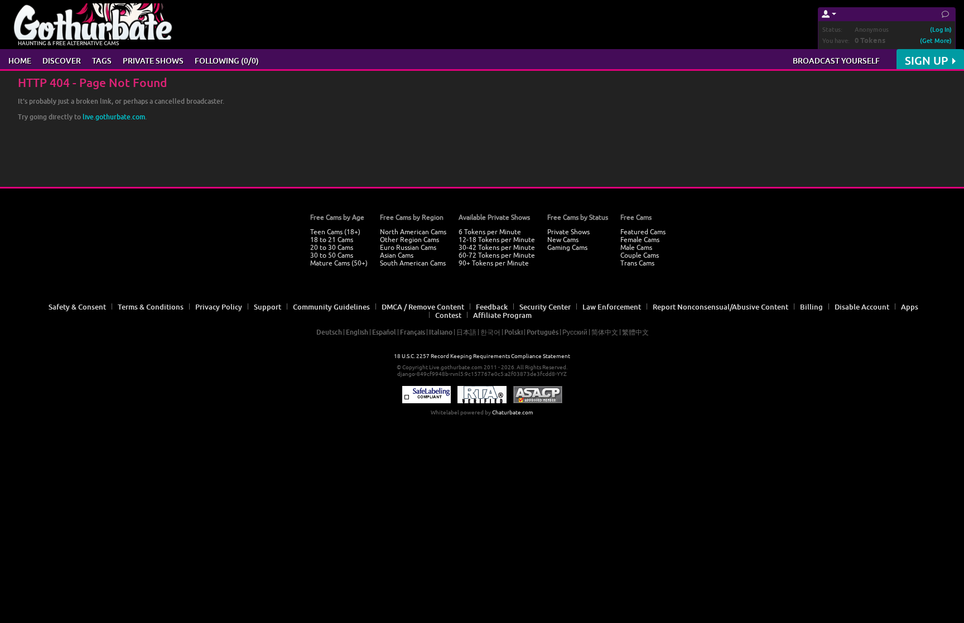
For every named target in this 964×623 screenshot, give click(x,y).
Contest (448, 315)
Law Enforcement (611, 306)
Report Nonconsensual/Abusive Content (720, 306)
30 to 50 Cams (331, 255)
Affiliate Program (502, 315)
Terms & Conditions (151, 306)
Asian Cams (396, 255)
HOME (19, 60)
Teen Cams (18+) (335, 232)
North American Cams (413, 232)
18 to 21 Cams (331, 240)
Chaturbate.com (512, 412)
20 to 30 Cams (331, 248)
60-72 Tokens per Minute (497, 255)
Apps (909, 306)
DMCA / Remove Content (423, 306)
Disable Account (862, 306)
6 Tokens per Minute (490, 232)
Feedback (492, 306)
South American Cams (413, 263)
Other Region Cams (409, 240)
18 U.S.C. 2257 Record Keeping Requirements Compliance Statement (482, 356)
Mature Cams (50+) (339, 263)
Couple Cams (639, 255)
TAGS (102, 60)
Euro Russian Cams (408, 248)
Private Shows (568, 232)
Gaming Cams (567, 248)
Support (267, 306)
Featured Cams (643, 232)
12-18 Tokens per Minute (497, 240)
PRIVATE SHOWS (153, 60)
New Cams (563, 240)
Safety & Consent (77, 306)
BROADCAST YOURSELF (836, 60)
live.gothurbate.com (114, 117)
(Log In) (941, 29)
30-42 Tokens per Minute (497, 248)
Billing (811, 306)
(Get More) (936, 40)
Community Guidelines (331, 306)
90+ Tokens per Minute (494, 263)
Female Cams (639, 240)
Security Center (545, 306)
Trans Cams (637, 263)
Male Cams (636, 248)
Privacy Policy (218, 306)
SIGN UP (926, 60)
